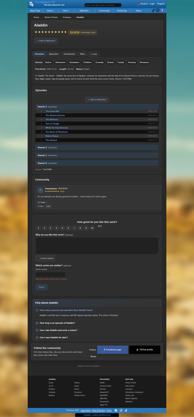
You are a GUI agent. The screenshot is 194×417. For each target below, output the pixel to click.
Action (48, 62)
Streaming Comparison (134, 392)
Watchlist (84, 10)
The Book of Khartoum (57, 132)
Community (104, 10)
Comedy (100, 62)
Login (152, 3)
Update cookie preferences (97, 415)
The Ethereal (52, 119)
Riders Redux (52, 136)
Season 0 (47, 163)
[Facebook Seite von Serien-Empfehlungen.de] (162, 11)
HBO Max (103, 399)
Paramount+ (104, 402)
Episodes (53, 54)
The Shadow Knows (55, 115)
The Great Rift (52, 111)
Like (48, 206)
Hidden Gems (79, 395)
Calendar (129, 389)
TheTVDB (127, 79)
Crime (51, 383)
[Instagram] (121, 410)
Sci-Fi (51, 386)
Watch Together (131, 399)
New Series (129, 386)
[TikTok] (126, 410)
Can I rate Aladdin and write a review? (58, 330)
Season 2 (47, 147)
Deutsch (144, 3)
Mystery (52, 395)
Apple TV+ (104, 405)
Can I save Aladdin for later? (54, 337)
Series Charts (51, 17)
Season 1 (47, 155)
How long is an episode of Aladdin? (57, 323)
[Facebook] (116, 410)
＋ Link (93, 54)
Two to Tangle (52, 123)
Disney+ (103, 389)
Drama (111, 62)
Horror (76, 389)
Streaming (122, 10)
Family (121, 62)
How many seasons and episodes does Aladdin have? (66, 310)
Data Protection (98, 410)
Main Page (35, 10)
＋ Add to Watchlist (46, 41)
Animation (74, 62)
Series (50, 10)
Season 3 (47, 107)
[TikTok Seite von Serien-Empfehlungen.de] (153, 11)
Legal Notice (86, 410)
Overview (39, 54)
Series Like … (130, 395)
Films (66, 10)
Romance (144, 62)
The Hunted (51, 140)
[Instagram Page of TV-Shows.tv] (157, 11)
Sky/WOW (104, 395)
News (138, 10)
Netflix (102, 383)
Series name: (41, 269)
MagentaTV (104, 392)
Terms (109, 410)
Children (87, 62)
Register (161, 3)
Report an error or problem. (89, 366)
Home (36, 17)
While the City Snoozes (57, 128)
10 (92, 228)
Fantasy (67, 17)
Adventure (60, 62)
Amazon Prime (105, 386)
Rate (82, 54)
